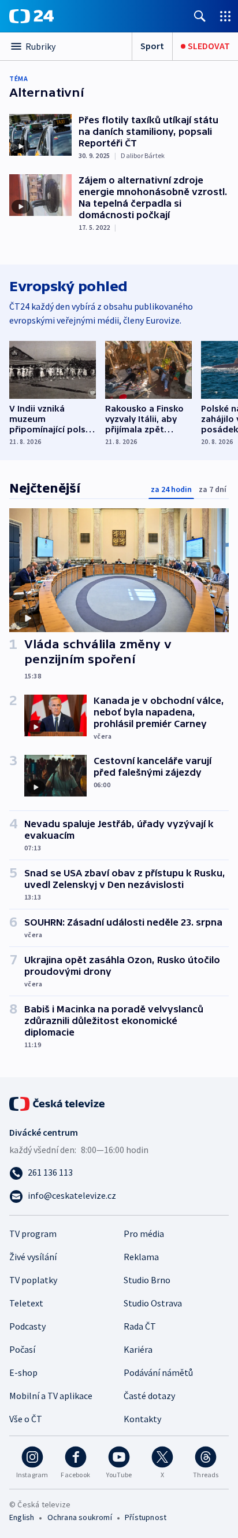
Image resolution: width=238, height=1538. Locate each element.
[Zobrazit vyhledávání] (200, 16)
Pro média (144, 1233)
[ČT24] (31, 16)
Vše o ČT (25, 1419)
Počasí (22, 1349)
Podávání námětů (158, 1372)
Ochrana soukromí (79, 1517)
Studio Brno (147, 1280)
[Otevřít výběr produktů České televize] (225, 16)
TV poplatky (33, 1280)
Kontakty (142, 1419)
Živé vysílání (33, 1256)
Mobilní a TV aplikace (50, 1395)
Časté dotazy (149, 1395)
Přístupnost (145, 1517)
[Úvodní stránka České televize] (57, 1103)
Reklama (141, 1256)
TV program (33, 1233)
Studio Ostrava (153, 1303)
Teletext (26, 1303)
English (21, 1517)
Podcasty (27, 1326)
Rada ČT (140, 1326)
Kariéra (138, 1349)
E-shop (23, 1372)
